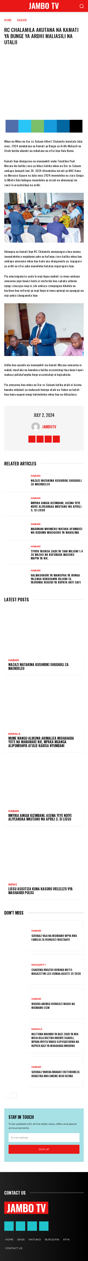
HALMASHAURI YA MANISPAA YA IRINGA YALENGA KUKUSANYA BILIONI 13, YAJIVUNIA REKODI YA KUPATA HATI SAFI (56, 579)
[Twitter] (24, 126)
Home (8, 20)
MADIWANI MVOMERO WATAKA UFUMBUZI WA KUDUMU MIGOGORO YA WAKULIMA (56, 530)
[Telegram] (50, 126)
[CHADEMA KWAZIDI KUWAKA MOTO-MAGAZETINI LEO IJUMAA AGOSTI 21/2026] (16, 969)
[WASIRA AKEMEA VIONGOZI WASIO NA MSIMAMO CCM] (16, 1003)
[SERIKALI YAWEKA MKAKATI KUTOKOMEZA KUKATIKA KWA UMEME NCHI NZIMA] (16, 1072)
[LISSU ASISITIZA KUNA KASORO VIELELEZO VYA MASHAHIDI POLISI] (44, 855)
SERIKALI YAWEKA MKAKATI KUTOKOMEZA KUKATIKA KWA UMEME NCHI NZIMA (55, 1073)
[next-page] (13, 1095)
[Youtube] (56, 439)
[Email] (76, 126)
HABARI (22, 20)
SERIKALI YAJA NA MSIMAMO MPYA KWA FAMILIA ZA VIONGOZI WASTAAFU (54, 937)
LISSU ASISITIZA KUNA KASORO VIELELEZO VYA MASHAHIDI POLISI (40, 890)
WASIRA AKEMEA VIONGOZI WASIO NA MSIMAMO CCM (53, 1005)
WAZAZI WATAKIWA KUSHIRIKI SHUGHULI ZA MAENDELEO (56, 482)
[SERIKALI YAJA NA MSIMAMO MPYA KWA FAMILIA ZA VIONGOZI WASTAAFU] (16, 935)
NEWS (12, 884)
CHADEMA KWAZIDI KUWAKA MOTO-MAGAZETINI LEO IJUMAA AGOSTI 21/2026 (56, 971)
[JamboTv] (36, 426)
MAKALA (14, 734)
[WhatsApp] (37, 126)
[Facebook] (12, 126)
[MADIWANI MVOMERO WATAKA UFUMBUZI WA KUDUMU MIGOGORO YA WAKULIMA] (16, 528)
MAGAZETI (38, 965)
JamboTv (49, 426)
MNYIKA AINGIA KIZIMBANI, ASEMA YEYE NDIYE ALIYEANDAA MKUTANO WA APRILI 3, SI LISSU (56, 506)
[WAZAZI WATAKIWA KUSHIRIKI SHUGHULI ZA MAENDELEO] (16, 480)
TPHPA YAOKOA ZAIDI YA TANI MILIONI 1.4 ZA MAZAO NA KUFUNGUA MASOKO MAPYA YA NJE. (57, 554)
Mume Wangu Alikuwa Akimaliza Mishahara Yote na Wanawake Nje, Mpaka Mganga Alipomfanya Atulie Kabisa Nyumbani (41, 742)
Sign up (44, 1149)
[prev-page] (7, 1095)
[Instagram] (40, 439)
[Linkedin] (63, 126)
